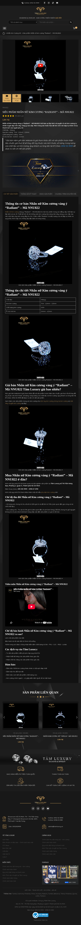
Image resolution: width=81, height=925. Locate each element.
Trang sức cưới (37, 890)
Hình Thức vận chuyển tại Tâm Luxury (54, 848)
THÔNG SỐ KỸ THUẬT (28, 194)
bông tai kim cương (61, 401)
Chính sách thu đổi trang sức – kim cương (55, 839)
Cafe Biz (5, 851)
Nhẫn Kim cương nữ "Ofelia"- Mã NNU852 (21, 736)
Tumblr (50, 894)
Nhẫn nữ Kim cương (12, 212)
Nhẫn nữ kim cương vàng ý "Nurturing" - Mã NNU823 (60, 737)
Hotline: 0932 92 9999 (55, 818)
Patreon (43, 896)
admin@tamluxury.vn (55, 826)
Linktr (37, 896)
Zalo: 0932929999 (15, 826)
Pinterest (27, 894)
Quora (74, 894)
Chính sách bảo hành (49, 842)
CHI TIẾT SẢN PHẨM (11, 194)
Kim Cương (47, 890)
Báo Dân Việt (7, 848)
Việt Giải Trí (6, 854)
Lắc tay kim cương (47, 401)
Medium (44, 894)
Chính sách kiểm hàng (49, 851)
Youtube (38, 894)
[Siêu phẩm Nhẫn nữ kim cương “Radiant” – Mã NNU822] (31, 98)
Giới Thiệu (6, 839)
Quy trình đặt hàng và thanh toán (53, 845)
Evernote (21, 894)
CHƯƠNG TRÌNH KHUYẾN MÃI (65, 194)
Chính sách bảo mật (48, 854)
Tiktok (63, 894)
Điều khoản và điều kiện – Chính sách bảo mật (18, 842)
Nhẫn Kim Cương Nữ (14, 33)
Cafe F (5, 857)
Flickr (33, 894)
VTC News (6, 845)
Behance (57, 894)
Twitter (14, 894)
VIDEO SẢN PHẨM (45, 194)
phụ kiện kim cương (48, 492)
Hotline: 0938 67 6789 (55, 820)
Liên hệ (54, 890)
